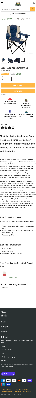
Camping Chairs (9, 19)
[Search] (32, 9)
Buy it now (18, 91)
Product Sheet (12, 277)
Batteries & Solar (12, 389)
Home (3, 19)
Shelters (3, 389)
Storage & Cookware (24, 389)
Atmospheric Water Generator (22, 391)
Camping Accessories (7, 391)
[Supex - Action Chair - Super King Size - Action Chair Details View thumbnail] (10, 60)
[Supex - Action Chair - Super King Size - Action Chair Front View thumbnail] (4, 60)
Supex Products (7, 70)
